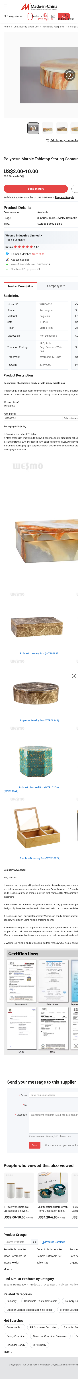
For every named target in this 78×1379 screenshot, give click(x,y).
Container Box (14, 1327)
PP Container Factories (43, 1327)
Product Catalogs (55, 1242)
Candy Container (16, 1336)
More (7, 1351)
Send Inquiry (36, 188)
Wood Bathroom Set (15, 1256)
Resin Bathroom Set (15, 1249)
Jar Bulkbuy (39, 1345)
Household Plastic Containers (40, 1301)
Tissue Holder (11, 1262)
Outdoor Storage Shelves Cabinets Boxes (29, 1309)
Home (7, 26)
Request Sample (64, 197)
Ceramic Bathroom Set (49, 1249)
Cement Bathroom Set (49, 1256)
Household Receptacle (53, 26)
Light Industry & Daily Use (26, 26)
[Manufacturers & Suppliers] (39, 6)
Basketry (12, 1301)
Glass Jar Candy (16, 1345)
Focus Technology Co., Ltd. (46, 1364)
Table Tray (42, 1262)
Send (35, 1145)
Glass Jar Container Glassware (50, 1336)
